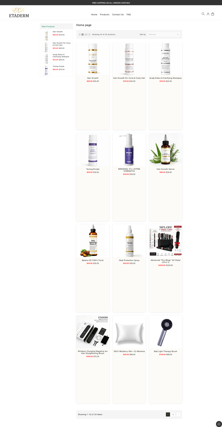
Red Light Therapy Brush (165, 351)
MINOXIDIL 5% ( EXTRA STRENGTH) (129, 170)
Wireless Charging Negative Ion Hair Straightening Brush (93, 352)
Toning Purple (58, 66)
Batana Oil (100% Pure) (93, 260)
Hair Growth (58, 32)
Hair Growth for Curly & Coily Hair (62, 44)
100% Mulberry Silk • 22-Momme (129, 351)
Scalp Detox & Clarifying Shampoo (61, 56)
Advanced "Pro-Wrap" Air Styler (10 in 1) (166, 261)
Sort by (143, 34)
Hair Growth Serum (165, 169)
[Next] (178, 414)
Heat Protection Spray (129, 260)
